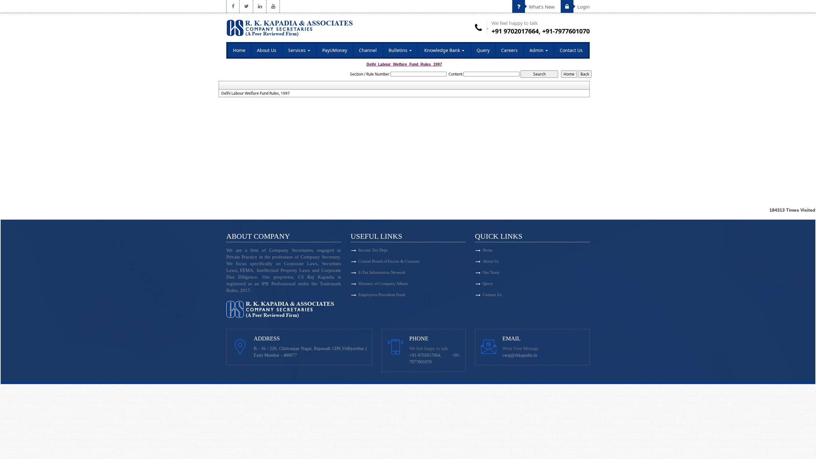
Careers (509, 50)
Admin (537, 50)
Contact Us (571, 50)
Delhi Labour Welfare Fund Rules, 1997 (255, 93)
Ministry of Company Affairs (383, 283)
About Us (266, 50)
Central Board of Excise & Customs (388, 261)
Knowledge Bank (442, 50)
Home (239, 50)
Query (483, 50)
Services (297, 50)
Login (583, 7)
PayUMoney (334, 50)
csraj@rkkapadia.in (519, 355)
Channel (368, 50)
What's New (541, 7)
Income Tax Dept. (373, 250)
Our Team (491, 272)
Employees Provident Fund (381, 294)
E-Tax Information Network (381, 272)
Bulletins (399, 50)
